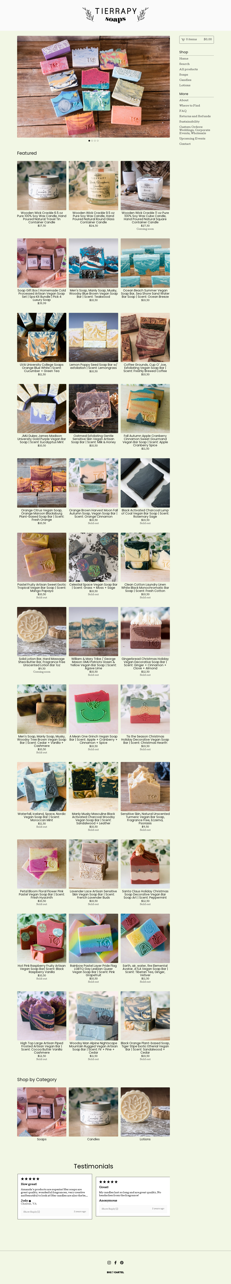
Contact (185, 144)
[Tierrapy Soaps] (115, 15)
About (183, 100)
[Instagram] (109, 1262)
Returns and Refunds (195, 116)
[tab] (89, 141)
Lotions (184, 85)
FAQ (183, 111)
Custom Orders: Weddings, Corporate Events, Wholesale (194, 130)
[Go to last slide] (21, 87)
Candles (185, 80)
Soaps (183, 75)
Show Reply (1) (31, 1212)
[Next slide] (165, 87)
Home (183, 59)
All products (188, 69)
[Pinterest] (121, 1262)
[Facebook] (115, 1262)
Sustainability (189, 122)
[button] (29, 1201)
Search (184, 64)
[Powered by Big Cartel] (115, 1272)
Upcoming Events (192, 139)
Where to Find (189, 106)
